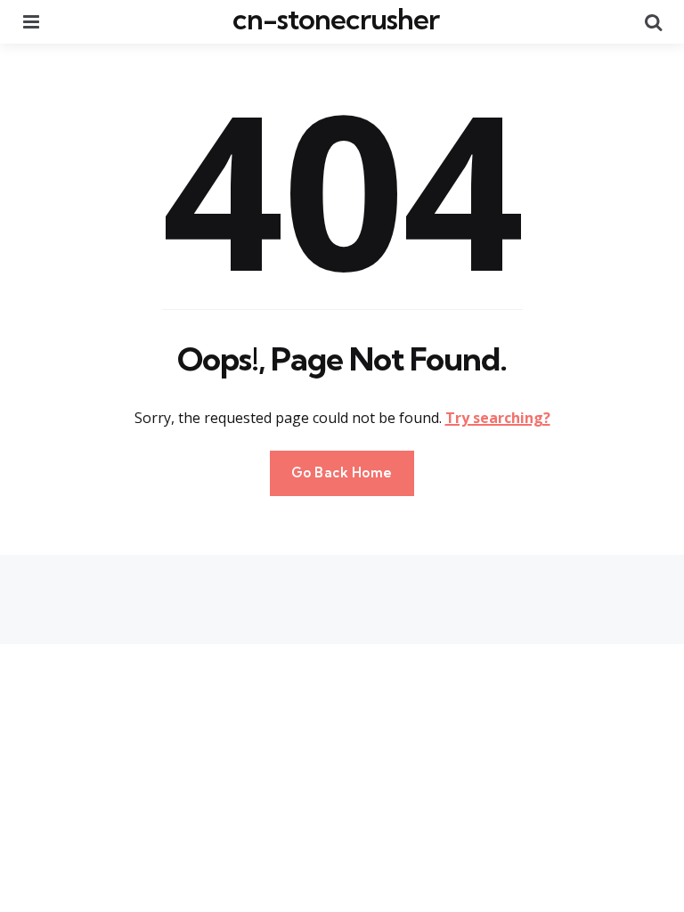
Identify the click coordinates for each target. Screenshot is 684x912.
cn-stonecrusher (335, 19)
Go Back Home (342, 472)
